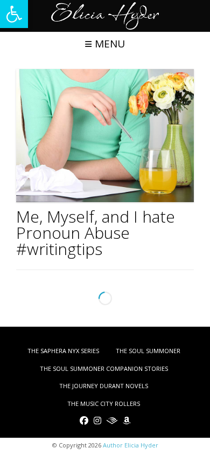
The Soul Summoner (148, 351)
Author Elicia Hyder (130, 445)
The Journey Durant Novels (103, 386)
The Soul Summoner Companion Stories (104, 368)
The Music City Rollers (103, 403)
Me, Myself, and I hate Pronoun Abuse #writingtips (95, 232)
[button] (14, 14)
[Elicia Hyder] (105, 16)
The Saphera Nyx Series (63, 351)
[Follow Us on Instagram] (97, 420)
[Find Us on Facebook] (84, 420)
